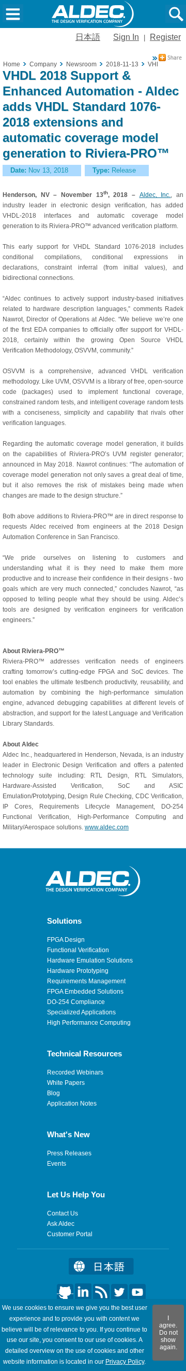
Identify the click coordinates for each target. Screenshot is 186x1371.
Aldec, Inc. (155, 195)
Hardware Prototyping (78, 970)
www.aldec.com (107, 827)
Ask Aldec (60, 1223)
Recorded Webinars (75, 1072)
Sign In (126, 37)
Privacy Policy (124, 1361)
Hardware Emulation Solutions (90, 960)
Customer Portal (69, 1234)
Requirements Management (86, 981)
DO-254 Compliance (76, 1002)
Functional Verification (78, 950)
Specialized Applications (81, 1012)
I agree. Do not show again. (168, 1333)
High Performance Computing (89, 1022)
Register (165, 37)
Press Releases (69, 1153)
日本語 (87, 37)
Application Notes (72, 1103)
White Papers (66, 1082)
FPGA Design (66, 939)
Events (56, 1163)
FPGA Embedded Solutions (85, 991)
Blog (53, 1093)
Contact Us (62, 1213)
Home (11, 64)
